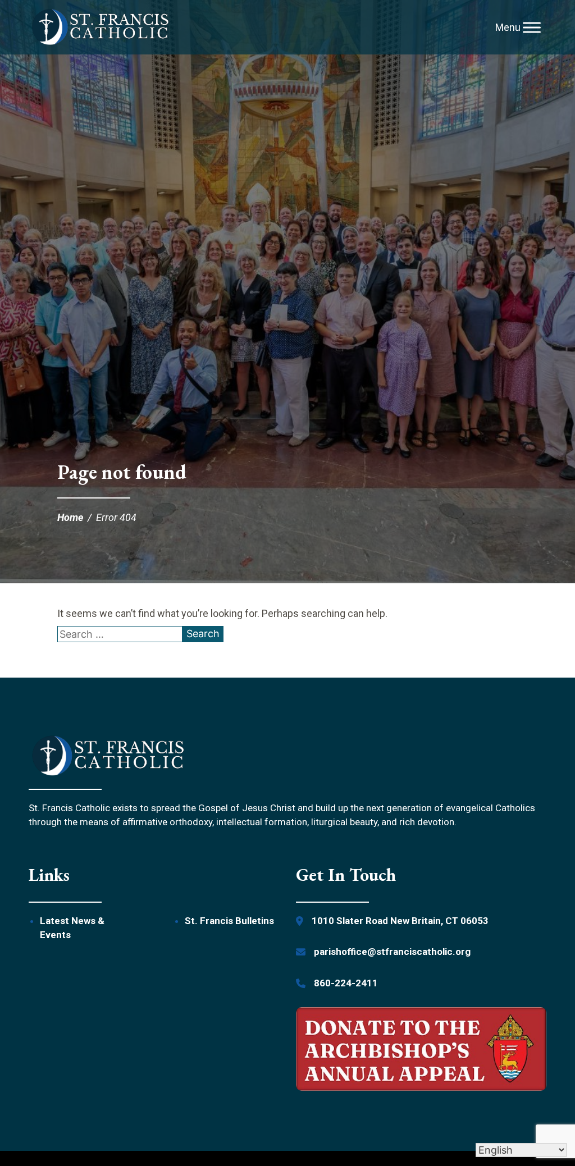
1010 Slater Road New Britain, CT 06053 (400, 920)
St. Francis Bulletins (229, 920)
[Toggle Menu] (532, 27)
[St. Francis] (100, 27)
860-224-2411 (346, 983)
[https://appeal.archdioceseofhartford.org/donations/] (421, 1051)
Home (70, 517)
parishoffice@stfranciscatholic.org (392, 951)
